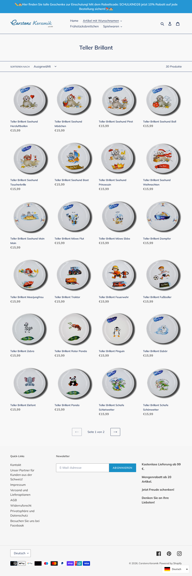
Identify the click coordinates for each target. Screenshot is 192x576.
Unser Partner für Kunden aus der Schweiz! (22, 474)
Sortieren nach (20, 66)
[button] (175, 569)
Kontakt (15, 465)
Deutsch (19, 553)
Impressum (18, 485)
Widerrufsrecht (21, 505)
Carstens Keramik (149, 563)
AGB (13, 500)
